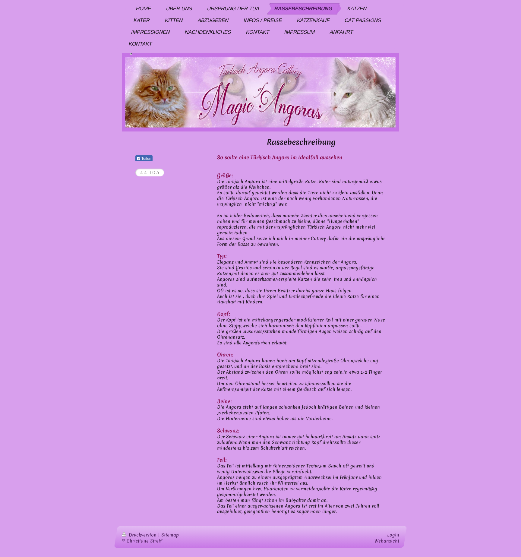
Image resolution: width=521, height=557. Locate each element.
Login (393, 535)
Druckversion (142, 535)
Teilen (146, 159)
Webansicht (386, 541)
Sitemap (170, 535)
